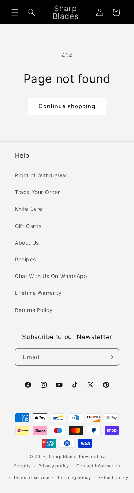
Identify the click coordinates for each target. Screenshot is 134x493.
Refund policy (113, 477)
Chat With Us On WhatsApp (51, 276)
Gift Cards (28, 226)
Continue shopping (67, 106)
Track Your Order (37, 192)
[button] (15, 12)
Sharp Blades (63, 456)
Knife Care (28, 209)
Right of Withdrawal (41, 175)
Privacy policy (53, 465)
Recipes (25, 259)
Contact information (98, 465)
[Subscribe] (110, 357)
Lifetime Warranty (38, 293)
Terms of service (31, 477)
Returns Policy (33, 310)
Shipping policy (74, 477)
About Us (27, 242)
